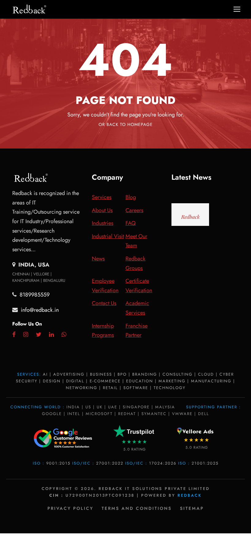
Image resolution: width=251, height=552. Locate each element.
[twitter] (38, 335)
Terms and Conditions (137, 508)
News (98, 259)
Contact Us (104, 303)
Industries (102, 223)
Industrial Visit (108, 236)
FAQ (131, 223)
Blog (131, 197)
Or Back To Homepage (126, 124)
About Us (102, 210)
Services (101, 197)
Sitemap (192, 508)
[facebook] (14, 335)
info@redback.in (40, 310)
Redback (190, 216)
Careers (134, 210)
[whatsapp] (64, 335)
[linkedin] (51, 335)
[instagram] (25, 335)
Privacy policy (70, 508)
